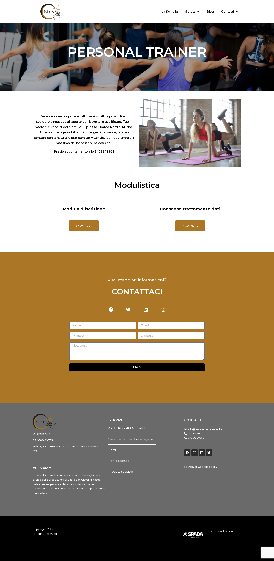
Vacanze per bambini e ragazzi (130, 439)
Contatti (227, 11)
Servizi (190, 11)
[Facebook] (187, 452)
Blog (210, 11)
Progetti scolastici (121, 471)
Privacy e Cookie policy (200, 466)
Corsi (112, 450)
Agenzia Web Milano (221, 531)
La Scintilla (169, 11)
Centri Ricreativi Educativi (126, 428)
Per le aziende (119, 461)
